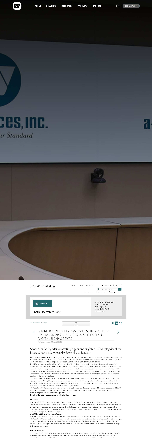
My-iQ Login (107, 285)
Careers (97, 6)
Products (82, 6)
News (82, 285)
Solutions (51, 6)
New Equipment (114, 292)
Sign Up (118, 285)
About (38, 6)
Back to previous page (39, 323)
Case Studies (74, 285)
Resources (67, 6)
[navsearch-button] (118, 6)
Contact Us (89, 285)
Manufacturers (101, 292)
